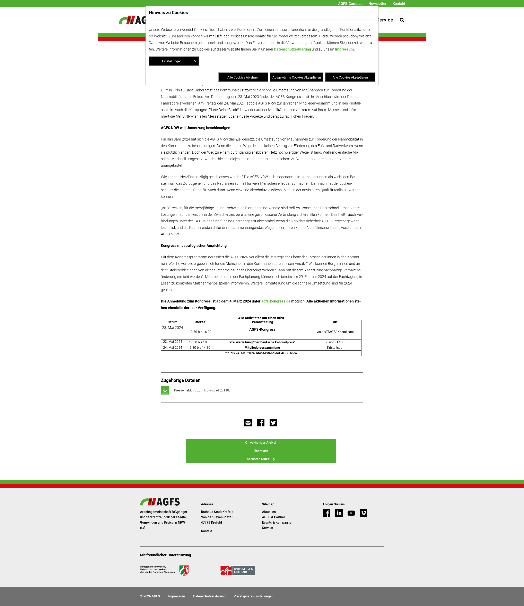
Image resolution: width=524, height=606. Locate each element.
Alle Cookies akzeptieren (350, 77)
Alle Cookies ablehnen (243, 77)
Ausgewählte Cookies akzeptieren (296, 77)
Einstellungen (172, 61)
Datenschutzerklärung (292, 49)
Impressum (344, 49)
